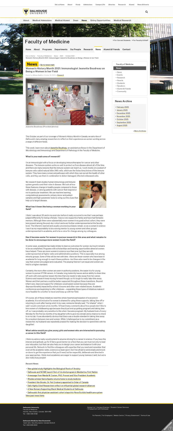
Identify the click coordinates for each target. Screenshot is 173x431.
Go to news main (47, 65)
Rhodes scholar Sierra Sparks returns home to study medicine (54, 379)
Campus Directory (103, 407)
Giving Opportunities (100, 20)
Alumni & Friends (112, 49)
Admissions (87, 4)
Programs (47, 49)
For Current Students (122, 40)
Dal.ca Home (59, 4)
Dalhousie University (35, 12)
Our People (75, 49)
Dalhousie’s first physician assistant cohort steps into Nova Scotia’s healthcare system (65, 392)
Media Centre (119, 415)
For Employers (107, 415)
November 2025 (123, 116)
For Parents (96, 415)
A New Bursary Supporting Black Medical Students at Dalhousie (55, 389)
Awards (120, 80)
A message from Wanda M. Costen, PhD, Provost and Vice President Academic (61, 375)
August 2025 (122, 125)
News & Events (143, 4)
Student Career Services (120, 407)
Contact (126, 49)
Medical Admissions (42, 20)
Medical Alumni (62, 20)
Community (121, 91)
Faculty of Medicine (47, 41)
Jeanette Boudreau (58, 148)
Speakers (121, 86)
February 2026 (123, 107)
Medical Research (122, 20)
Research (122, 4)
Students (121, 83)
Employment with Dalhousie (98, 409)
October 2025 (122, 119)
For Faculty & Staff (140, 40)
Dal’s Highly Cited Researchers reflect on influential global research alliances (61, 386)
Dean (75, 20)
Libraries (111, 4)
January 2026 (122, 110)
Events (120, 75)
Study (78, 4)
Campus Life (100, 4)
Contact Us (91, 407)
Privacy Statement (132, 415)
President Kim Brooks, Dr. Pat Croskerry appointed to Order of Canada (58, 382)
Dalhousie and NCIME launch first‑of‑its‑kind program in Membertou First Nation (63, 372)
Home (28, 49)
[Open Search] (146, 12)
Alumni (131, 4)
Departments (61, 49)
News (84, 20)
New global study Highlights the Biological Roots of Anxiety (54, 369)
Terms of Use (145, 415)
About (70, 4)
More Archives (140, 131)
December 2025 (123, 113)
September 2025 (124, 122)
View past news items (35, 396)
